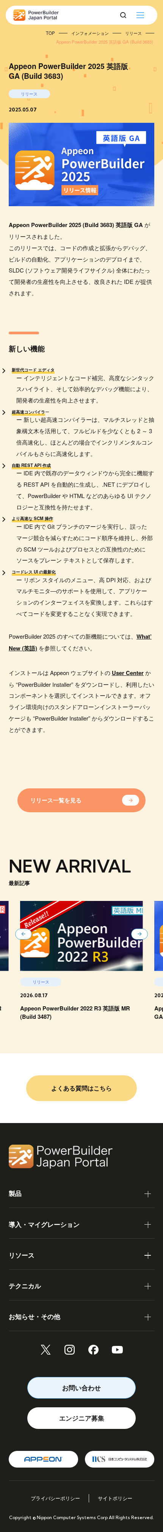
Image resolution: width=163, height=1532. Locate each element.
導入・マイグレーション (44, 1224)
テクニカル (25, 1285)
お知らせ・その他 (34, 1316)
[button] (23, 934)
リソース (21, 1254)
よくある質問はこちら (81, 1088)
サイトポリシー (115, 1498)
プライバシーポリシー (55, 1498)
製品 (15, 1193)
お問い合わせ (81, 1387)
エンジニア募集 (81, 1417)
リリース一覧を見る (56, 800)
